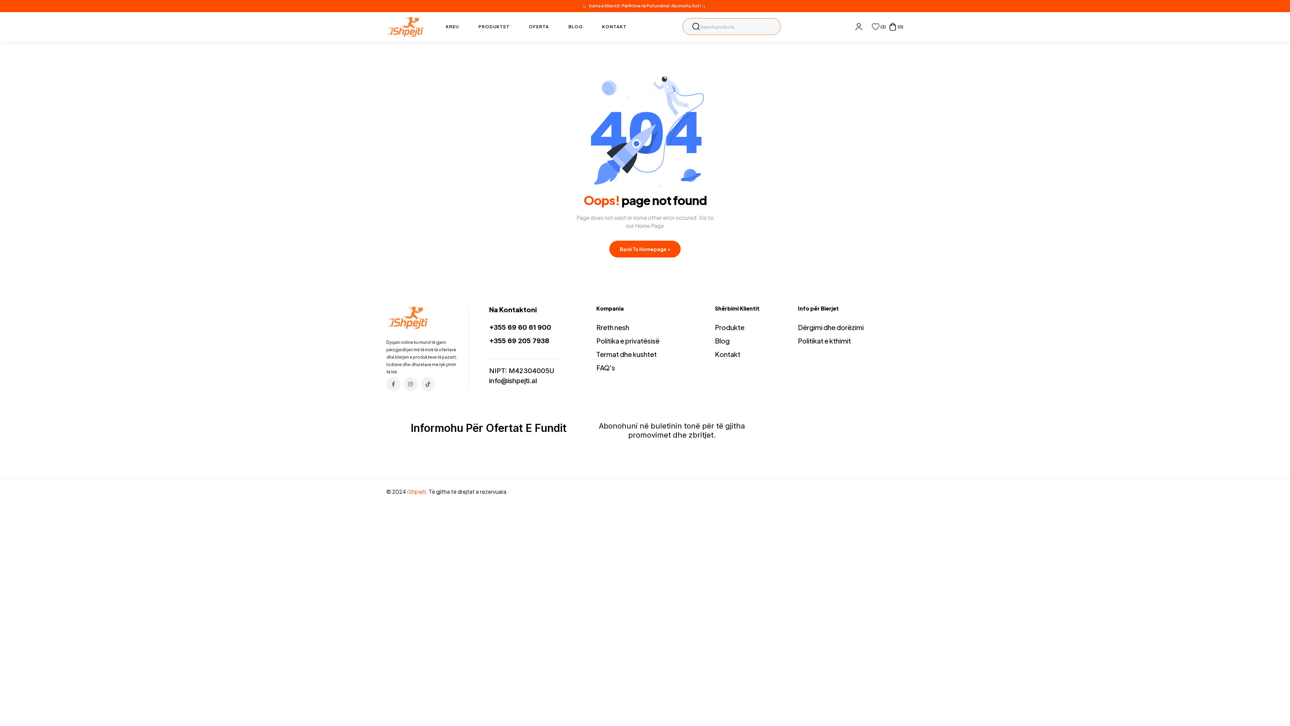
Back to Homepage (643, 249)
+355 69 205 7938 (519, 341)
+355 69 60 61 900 (520, 327)
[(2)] (875, 27)
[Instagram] (411, 384)
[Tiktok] (428, 384)
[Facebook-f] (393, 384)
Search (696, 27)
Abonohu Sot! (686, 5)
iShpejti (416, 491)
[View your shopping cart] (893, 27)
